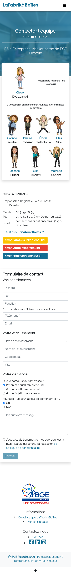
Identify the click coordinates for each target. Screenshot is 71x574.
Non (8, 407)
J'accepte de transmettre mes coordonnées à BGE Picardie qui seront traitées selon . (35, 443)
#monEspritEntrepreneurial (23, 389)
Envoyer (10, 456)
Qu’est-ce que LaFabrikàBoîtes (37, 517)
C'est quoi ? (24, 232)
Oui (8, 403)
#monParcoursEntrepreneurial (25, 385)
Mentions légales (37, 521)
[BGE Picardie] (35, 493)
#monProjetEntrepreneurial (23, 393)
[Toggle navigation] (64, 5)
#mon (25, 240)
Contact (37, 537)
